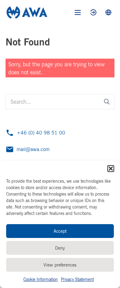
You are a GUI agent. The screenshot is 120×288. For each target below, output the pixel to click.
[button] (111, 168)
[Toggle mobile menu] (78, 12)
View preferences (60, 265)
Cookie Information (40, 279)
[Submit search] (107, 101)
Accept (60, 231)
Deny (60, 248)
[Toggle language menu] (108, 12)
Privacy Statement (77, 279)
